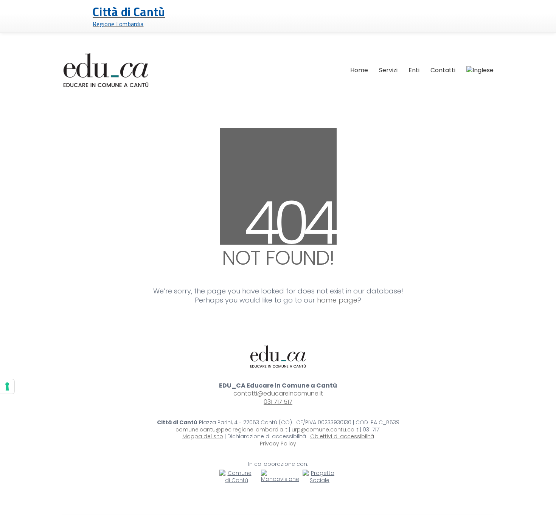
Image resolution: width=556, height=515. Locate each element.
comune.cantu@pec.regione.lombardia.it (231, 429)
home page (337, 300)
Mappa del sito (202, 436)
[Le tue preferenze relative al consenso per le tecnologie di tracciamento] (7, 386)
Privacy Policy (278, 443)
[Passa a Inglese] (480, 70)
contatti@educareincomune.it (278, 393)
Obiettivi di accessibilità (342, 436)
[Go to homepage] (105, 70)
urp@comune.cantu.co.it (325, 429)
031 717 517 (278, 402)
